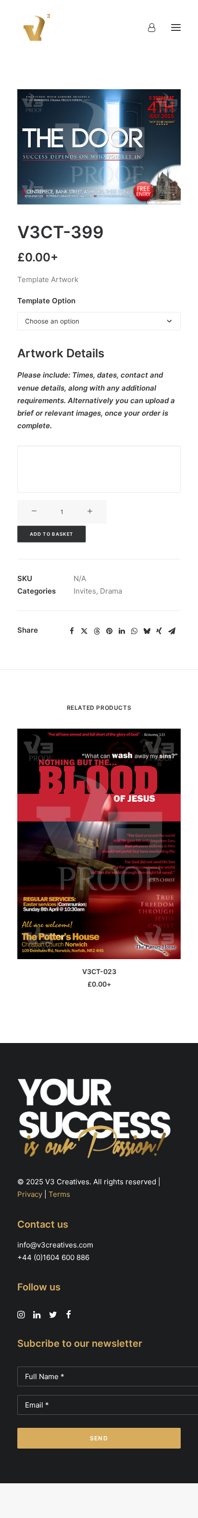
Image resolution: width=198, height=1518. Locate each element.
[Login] (147, 27)
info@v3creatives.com (55, 1244)
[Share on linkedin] (121, 631)
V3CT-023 (99, 971)
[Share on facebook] (71, 631)
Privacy (29, 1194)
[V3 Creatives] (34, 27)
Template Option (46, 300)
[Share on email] (171, 631)
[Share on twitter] (84, 631)
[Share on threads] (96, 631)
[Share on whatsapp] (134, 631)
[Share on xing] (159, 631)
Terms (59, 1194)
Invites (85, 591)
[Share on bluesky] (146, 631)
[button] (176, 27)
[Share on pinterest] (109, 631)
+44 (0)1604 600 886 (53, 1257)
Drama (111, 591)
